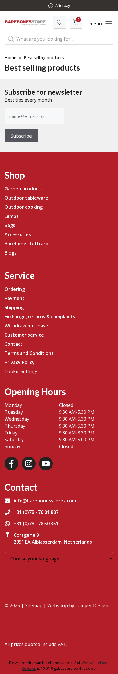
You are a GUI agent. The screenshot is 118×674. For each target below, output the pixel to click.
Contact (14, 344)
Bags (10, 225)
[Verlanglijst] (59, 22)
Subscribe (21, 136)
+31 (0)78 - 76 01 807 (36, 512)
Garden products (24, 189)
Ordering (15, 289)
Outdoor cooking (24, 207)
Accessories (18, 234)
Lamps (12, 216)
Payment (15, 298)
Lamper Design (91, 605)
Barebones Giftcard (26, 243)
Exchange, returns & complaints (40, 316)
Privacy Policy (20, 362)
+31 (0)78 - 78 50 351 (36, 523)
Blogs (11, 253)
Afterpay (62, 5)
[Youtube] (46, 463)
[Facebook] (11, 463)
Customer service (24, 335)
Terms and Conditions (29, 353)
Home (10, 57)
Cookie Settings (21, 371)
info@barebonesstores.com (45, 501)
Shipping (14, 307)
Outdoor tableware (26, 198)
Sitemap (33, 605)
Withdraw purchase (26, 326)
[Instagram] (29, 463)
